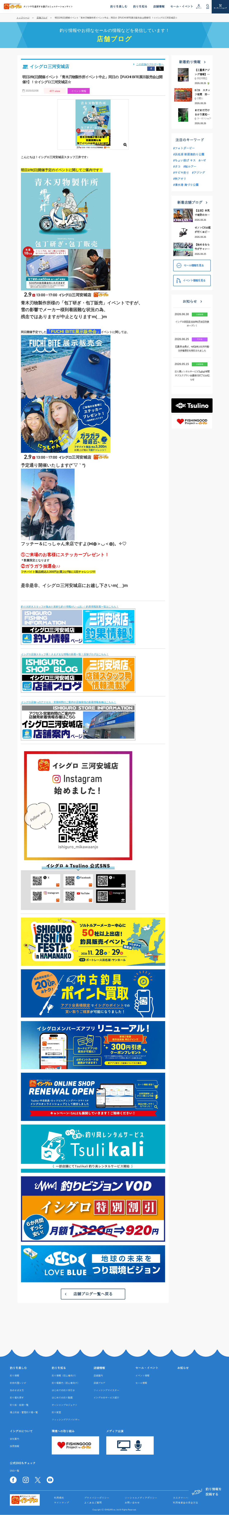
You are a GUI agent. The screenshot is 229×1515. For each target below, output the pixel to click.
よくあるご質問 (93, 1503)
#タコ (177, 166)
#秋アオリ (179, 178)
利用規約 (59, 1498)
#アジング (198, 172)
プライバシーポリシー (96, 1498)
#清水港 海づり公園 (186, 185)
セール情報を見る (194, 265)
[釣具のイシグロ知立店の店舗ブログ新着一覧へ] (78, 690)
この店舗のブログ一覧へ (150, 64)
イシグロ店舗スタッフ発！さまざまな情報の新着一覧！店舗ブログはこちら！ (65, 654)
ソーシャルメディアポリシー (141, 1498)
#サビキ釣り (181, 172)
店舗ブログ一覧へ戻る (93, 1294)
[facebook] (151, 68)
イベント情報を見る (194, 280)
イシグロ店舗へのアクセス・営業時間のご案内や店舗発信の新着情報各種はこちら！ (68, 702)
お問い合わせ (132, 1503)
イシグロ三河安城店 (49, 66)
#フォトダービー (184, 148)
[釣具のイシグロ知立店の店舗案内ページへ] (78, 738)
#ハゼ (202, 160)
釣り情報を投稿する (214, 1491)
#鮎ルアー (189, 166)
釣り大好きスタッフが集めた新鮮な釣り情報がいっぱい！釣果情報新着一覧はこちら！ (70, 606)
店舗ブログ (42, 17)
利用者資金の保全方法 (185, 1503)
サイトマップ (61, 1503)
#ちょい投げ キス (184, 160)
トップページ (22, 17)
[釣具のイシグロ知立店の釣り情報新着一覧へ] (78, 642)
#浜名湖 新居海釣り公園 (188, 154)
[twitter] (160, 68)
